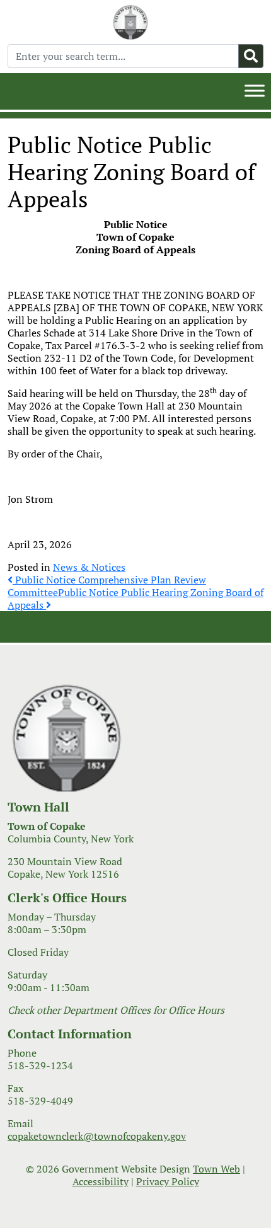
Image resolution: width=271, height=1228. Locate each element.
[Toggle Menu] (255, 90)
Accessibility (100, 1181)
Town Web (216, 1169)
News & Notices (89, 567)
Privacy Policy (167, 1181)
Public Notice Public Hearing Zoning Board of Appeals (135, 598)
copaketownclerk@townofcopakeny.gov (97, 1136)
